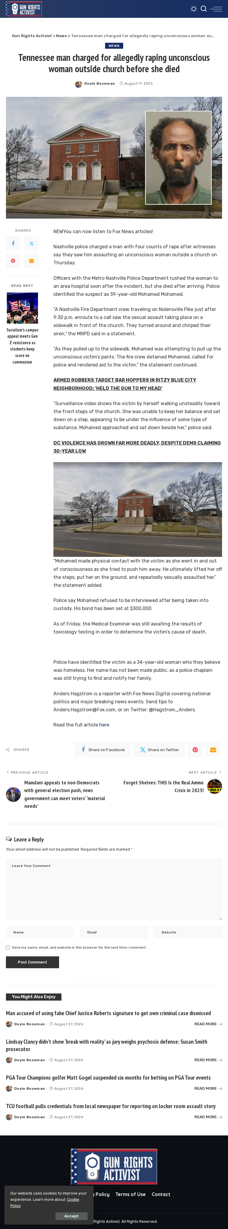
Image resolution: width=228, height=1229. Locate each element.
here (104, 725)
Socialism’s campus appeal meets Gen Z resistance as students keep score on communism (22, 346)
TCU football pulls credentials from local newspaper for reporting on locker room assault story (111, 1106)
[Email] (31, 261)
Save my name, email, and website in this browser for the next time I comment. (79, 947)
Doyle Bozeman (99, 83)
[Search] (203, 9)
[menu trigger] (216, 9)
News (114, 46)
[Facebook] (13, 243)
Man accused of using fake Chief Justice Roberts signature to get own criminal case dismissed (108, 1013)
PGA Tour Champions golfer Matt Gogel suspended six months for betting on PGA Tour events (108, 1077)
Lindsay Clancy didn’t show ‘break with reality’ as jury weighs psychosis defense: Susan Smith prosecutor (106, 1045)
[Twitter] (31, 243)
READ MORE (205, 1024)
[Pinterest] (13, 261)
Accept (71, 1216)
